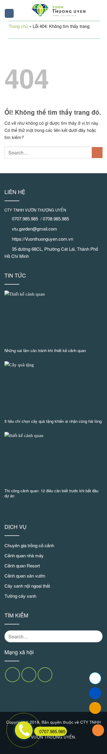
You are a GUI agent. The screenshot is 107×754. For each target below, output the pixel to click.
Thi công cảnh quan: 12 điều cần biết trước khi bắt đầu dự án (51, 493)
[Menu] (9, 13)
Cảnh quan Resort (22, 565)
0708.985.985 (56, 218)
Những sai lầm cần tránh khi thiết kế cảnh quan (45, 350)
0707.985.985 (52, 731)
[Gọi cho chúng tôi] (45, 674)
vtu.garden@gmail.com (34, 228)
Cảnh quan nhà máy (24, 555)
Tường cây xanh (20, 596)
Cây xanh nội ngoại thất (27, 586)
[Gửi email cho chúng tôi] (28, 674)
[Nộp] (97, 152)
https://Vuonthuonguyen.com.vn (42, 239)
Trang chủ (18, 26)
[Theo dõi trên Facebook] (12, 674)
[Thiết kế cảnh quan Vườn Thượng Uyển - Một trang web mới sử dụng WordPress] (58, 10)
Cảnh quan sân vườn (24, 575)
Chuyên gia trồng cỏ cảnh (29, 545)
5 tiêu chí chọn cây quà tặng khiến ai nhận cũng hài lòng (53, 421)
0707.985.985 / (27, 218)
